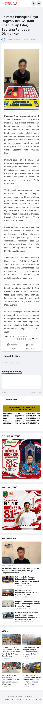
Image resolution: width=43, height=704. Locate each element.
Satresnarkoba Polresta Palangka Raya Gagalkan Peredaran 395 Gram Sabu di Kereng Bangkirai (27, 580)
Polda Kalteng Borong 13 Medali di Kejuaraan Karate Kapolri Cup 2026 (26, 592)
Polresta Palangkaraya (16, 12)
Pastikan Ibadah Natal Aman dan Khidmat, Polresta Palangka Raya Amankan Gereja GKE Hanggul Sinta (28, 616)
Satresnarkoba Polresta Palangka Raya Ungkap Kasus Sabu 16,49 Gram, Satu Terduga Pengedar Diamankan (21, 570)
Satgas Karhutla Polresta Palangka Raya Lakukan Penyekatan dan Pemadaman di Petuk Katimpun (31, 679)
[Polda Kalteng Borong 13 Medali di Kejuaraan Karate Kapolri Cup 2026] (8, 592)
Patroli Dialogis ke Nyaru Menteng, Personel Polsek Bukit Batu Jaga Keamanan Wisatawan (10, 679)
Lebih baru (7, 392)
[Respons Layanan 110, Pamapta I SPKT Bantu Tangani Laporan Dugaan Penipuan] (8, 603)
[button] (3, 3)
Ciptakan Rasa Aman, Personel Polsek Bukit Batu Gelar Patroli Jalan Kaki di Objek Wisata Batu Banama (11, 651)
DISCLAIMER (16, 700)
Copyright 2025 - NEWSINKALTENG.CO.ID (16, 696)
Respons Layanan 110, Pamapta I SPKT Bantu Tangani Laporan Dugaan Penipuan (28, 603)
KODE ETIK (27, 700)
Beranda (4, 12)
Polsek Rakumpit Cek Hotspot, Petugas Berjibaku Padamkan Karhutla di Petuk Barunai (30, 651)
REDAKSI (5, 700)
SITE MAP (37, 700)
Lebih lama (35, 392)
